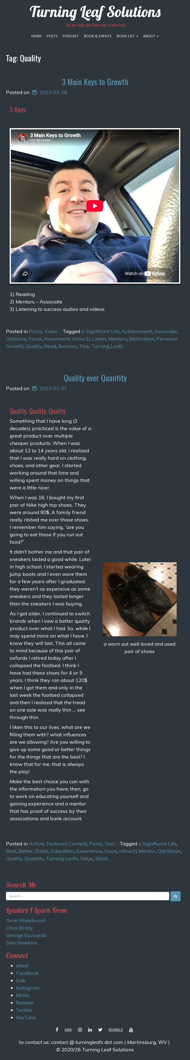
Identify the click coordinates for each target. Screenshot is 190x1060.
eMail (22, 965)
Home (36, 36)
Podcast (71, 36)
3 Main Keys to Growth (95, 82)
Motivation (141, 339)
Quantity (34, 858)
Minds (23, 995)
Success (67, 346)
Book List (126, 36)
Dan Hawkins (21, 943)
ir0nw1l (81, 339)
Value (86, 858)
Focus (35, 339)
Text (109, 843)
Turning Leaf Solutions (95, 11)
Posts (52, 36)
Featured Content (67, 843)
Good (110, 851)
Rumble (25, 1003)
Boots (42, 851)
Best (11, 851)
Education (62, 851)
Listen (99, 339)
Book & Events (98, 36)
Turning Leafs (107, 346)
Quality (34, 346)
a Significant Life (100, 331)
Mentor (147, 851)
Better (26, 851)
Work (101, 858)
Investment (57, 339)
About (149, 36)
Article (36, 843)
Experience (89, 851)
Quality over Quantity (95, 378)
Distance (16, 339)
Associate (165, 331)
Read (50, 346)
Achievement (137, 331)
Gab (21, 980)
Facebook (27, 973)
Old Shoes (169, 851)
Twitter (24, 1010)
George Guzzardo (26, 935)
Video (51, 331)
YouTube (26, 1017)
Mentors (117, 339)
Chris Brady (19, 928)
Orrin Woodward (25, 920)
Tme (84, 346)
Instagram (28, 988)
